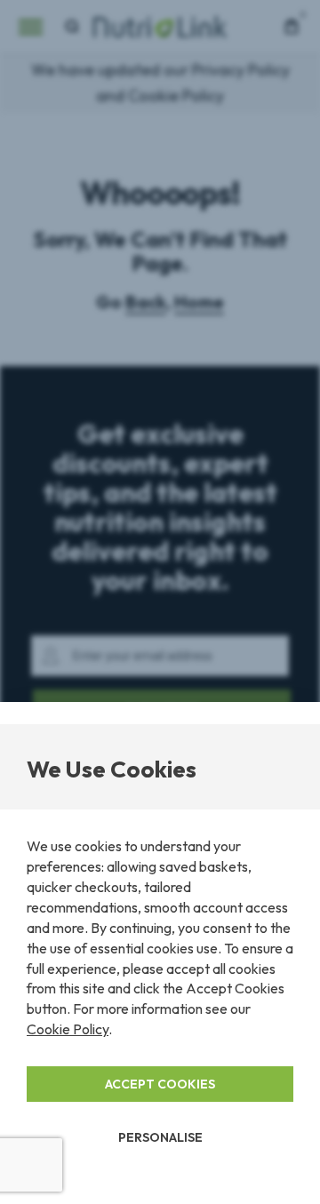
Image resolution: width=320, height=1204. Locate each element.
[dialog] (160, 602)
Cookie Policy (67, 1029)
